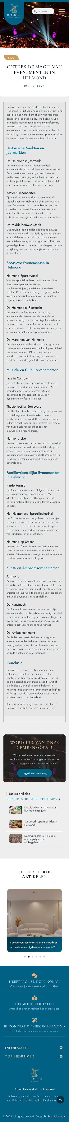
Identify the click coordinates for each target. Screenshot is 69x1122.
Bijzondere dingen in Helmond (34, 1026)
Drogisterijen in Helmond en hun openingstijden (40, 809)
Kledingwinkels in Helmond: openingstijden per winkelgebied (40, 839)
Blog (11, 58)
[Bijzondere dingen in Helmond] (34, 1020)
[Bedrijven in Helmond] (34, 997)
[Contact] (34, 975)
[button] (62, 11)
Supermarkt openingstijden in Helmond (41, 823)
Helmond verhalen (34, 1004)
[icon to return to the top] (60, 1100)
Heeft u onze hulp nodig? (34, 981)
